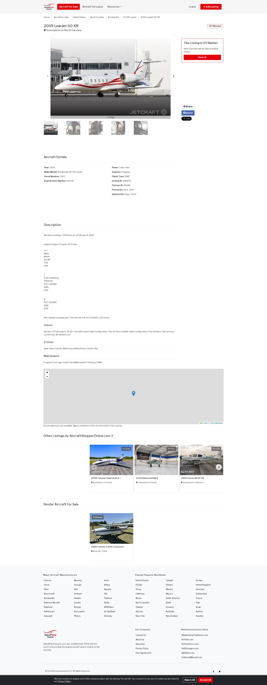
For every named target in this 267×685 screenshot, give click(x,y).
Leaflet (205, 423)
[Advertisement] (110, 142)
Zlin (105, 593)
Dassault (48, 616)
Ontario (169, 585)
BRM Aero (109, 607)
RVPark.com (187, 639)
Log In (192, 6)
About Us (140, 639)
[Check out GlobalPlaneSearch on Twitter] (219, 671)
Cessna (47, 580)
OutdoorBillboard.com (191, 657)
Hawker (77, 598)
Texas (138, 589)
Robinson (48, 607)
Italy (198, 602)
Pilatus (77, 616)
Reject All (190, 680)
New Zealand (172, 616)
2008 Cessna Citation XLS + (106, 478)
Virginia (139, 607)
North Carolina (142, 602)
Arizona (139, 611)
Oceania (170, 607)
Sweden (199, 616)
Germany (200, 589)
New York (140, 616)
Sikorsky (108, 616)
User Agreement (143, 653)
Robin (106, 602)
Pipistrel (108, 598)
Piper (46, 589)
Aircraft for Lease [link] (92, 6)
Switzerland (201, 593)
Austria (199, 611)
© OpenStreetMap (216, 423)
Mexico (169, 593)
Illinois (138, 598)
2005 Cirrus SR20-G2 (192, 478)
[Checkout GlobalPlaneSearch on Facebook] (213, 671)
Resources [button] (113, 6)
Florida (139, 585)
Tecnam (78, 585)
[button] (211, 7)
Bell (76, 589)
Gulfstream (49, 611)
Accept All (205, 680)
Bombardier (49, 598)
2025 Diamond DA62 (147, 478)
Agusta (107, 589)
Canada (169, 580)
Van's (106, 580)
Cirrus (46, 585)
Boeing (77, 607)
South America (173, 598)
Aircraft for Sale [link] (68, 6)
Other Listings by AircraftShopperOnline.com (77, 436)
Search (202, 57)
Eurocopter (79, 611)
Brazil (168, 602)
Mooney (78, 580)
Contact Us (141, 635)
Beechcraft (49, 593)
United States (142, 580)
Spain (198, 607)
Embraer (78, 593)
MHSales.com (188, 653)
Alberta (169, 589)
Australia (170, 611)
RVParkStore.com (190, 644)
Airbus (107, 585)
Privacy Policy (142, 648)
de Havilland (109, 611)
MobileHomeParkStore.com (194, 635)
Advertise (140, 644)
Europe (199, 580)
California (140, 593)
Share (188, 106)
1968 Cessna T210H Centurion (107, 547)
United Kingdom (203, 585)
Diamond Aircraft (52, 602)
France (199, 598)
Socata (77, 602)
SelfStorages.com (190, 648)
